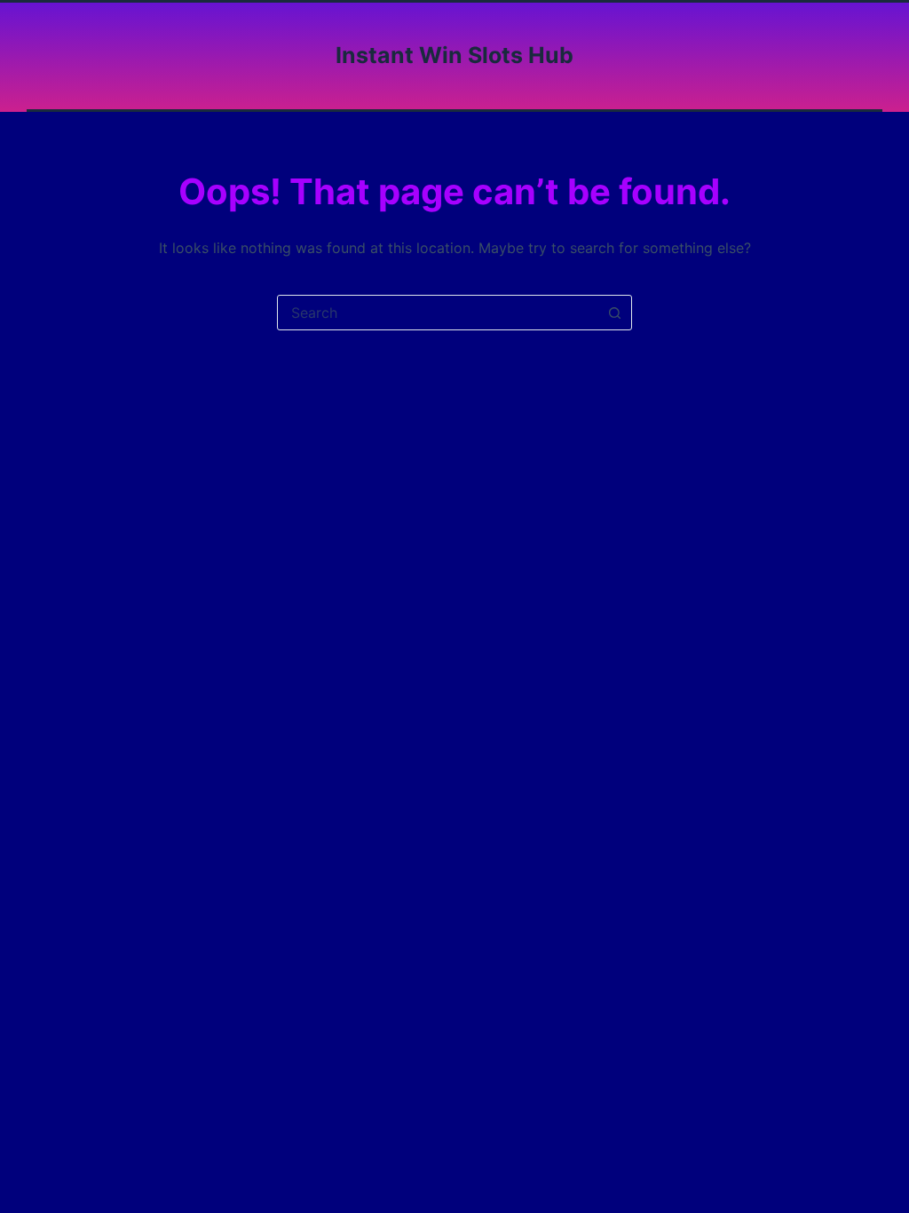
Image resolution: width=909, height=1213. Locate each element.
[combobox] (437, 312)
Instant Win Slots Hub (454, 55)
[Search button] (614, 312)
